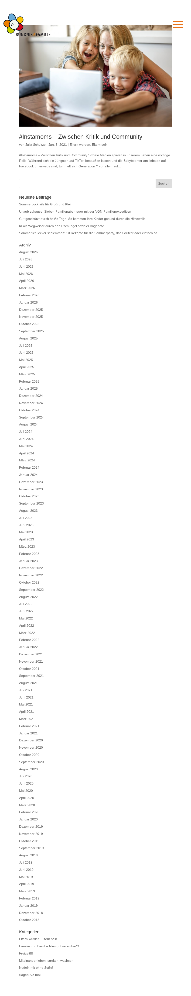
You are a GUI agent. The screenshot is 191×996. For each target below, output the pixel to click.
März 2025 (27, 374)
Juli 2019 (25, 862)
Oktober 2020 (29, 755)
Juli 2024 (25, 431)
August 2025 (28, 338)
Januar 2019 (28, 905)
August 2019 (28, 855)
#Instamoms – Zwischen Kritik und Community (80, 136)
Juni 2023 (26, 525)
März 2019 (27, 891)
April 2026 (26, 281)
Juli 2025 (25, 345)
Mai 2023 (26, 532)
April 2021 (26, 711)
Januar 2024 (28, 475)
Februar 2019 (29, 898)
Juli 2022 (25, 604)
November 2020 (31, 747)
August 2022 (28, 597)
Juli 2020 (25, 776)
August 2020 (28, 769)
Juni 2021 (26, 697)
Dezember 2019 (31, 826)
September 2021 (31, 676)
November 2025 (31, 316)
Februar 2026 (29, 295)
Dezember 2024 (31, 396)
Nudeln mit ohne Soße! (36, 967)
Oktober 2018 (29, 920)
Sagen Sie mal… (31, 975)
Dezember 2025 (31, 309)
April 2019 (26, 884)
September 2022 (31, 589)
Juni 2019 (26, 870)
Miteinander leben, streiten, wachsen (46, 960)
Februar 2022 (29, 640)
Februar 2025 (29, 381)
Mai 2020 (26, 790)
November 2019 (31, 834)
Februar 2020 (29, 812)
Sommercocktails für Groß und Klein (45, 204)
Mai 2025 (26, 360)
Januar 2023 (28, 561)
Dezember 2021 (31, 654)
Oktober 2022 (29, 582)
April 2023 (26, 539)
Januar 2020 (28, 819)
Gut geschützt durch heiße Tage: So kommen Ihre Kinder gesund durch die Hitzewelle (82, 219)
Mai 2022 (26, 618)
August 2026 (28, 252)
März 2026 (27, 288)
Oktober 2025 (29, 324)
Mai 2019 (26, 877)
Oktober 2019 (29, 841)
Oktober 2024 (29, 410)
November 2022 (31, 575)
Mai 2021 (26, 704)
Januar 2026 (28, 302)
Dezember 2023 (31, 482)
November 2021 (31, 661)
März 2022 (27, 633)
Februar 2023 (29, 554)
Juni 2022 (26, 611)
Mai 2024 (26, 446)
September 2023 (31, 503)
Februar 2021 (29, 726)
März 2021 (27, 719)
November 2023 (31, 489)
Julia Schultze (35, 144)
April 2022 (26, 625)
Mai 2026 (26, 274)
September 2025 (31, 331)
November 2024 (31, 403)
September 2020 (31, 762)
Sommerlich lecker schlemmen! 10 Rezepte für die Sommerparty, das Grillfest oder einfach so (88, 233)
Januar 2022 (28, 647)
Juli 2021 (25, 690)
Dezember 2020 (31, 740)
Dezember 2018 (31, 913)
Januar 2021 (28, 733)
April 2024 (26, 453)
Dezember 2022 (31, 568)
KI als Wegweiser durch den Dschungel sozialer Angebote (61, 226)
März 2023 (27, 546)
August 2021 (28, 683)
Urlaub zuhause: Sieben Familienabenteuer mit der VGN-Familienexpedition (75, 211)
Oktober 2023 (29, 496)
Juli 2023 (25, 518)
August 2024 (28, 424)
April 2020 (26, 798)
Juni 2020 (26, 783)
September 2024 (31, 417)
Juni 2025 (26, 352)
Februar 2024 (29, 467)
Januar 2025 (28, 388)
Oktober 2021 (29, 669)
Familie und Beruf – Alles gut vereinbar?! (49, 946)
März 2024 (27, 460)
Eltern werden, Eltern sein (89, 144)
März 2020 (27, 805)
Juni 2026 (26, 266)
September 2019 (31, 848)
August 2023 (28, 510)
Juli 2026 (25, 259)
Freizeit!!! (26, 953)
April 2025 (26, 367)
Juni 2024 (26, 439)
